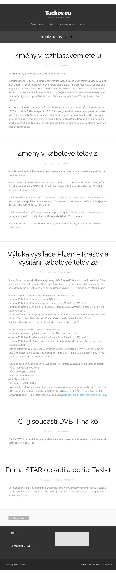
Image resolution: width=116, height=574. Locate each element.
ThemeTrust (19, 564)
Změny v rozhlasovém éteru (58, 56)
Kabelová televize (67, 24)
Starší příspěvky (18, 518)
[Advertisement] (72, 539)
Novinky (64, 66)
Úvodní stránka (37, 24)
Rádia (82, 24)
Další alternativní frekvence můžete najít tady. (84, 395)
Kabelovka (64, 163)
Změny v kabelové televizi (58, 153)
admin (71, 36)
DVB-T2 (52, 24)
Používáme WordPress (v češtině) (96, 564)
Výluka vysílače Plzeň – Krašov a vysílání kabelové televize (58, 258)
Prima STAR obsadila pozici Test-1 (58, 470)
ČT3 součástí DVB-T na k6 (58, 421)
